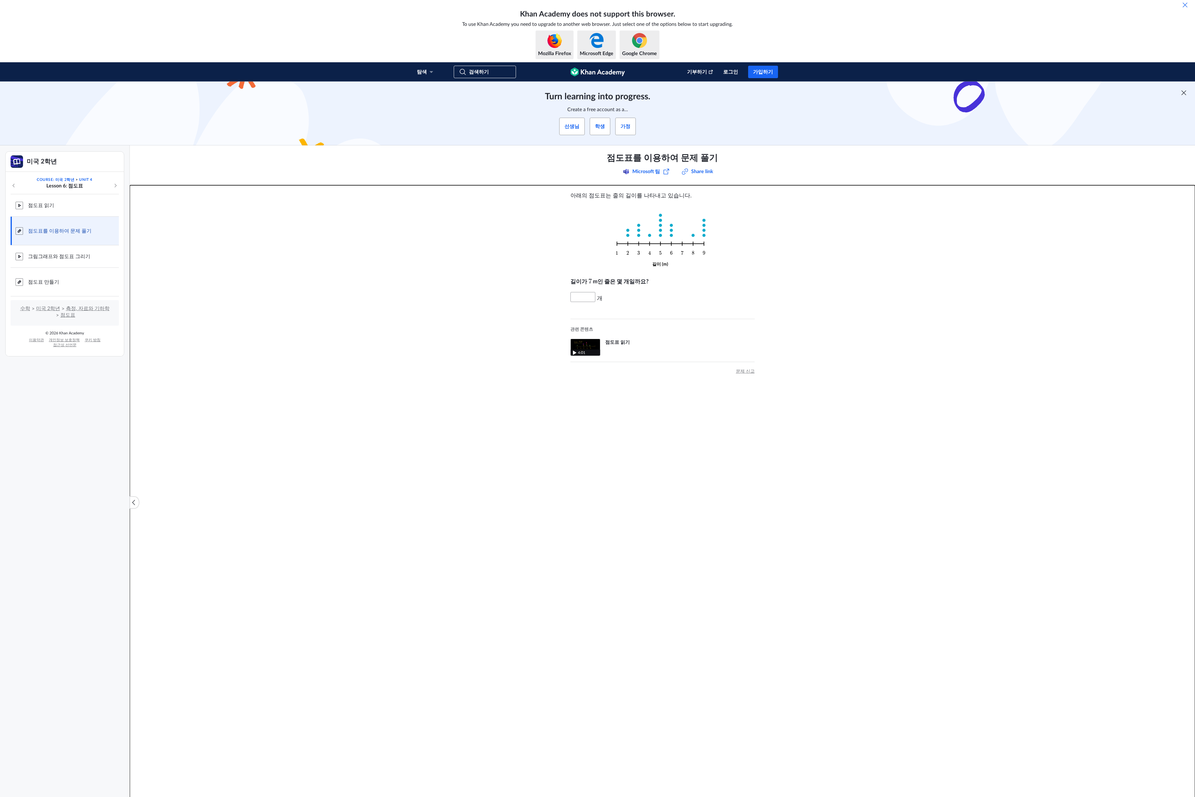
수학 (25, 308)
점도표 (67, 315)
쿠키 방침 (93, 340)
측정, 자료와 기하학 (88, 308)
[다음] (115, 185)
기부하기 (697, 71)
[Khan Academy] (597, 72)
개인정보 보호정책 (64, 340)
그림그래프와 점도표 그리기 (59, 256)
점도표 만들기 (43, 282)
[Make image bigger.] (662, 238)
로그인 (730, 71)
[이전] (13, 185)
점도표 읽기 (41, 205)
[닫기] (1185, 5)
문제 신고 (745, 371)
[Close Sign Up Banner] (1184, 93)
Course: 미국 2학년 (55, 180)
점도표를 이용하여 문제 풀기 (59, 231)
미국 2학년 (48, 308)
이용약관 (36, 340)
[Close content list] (134, 502)
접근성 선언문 (65, 345)
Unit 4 (85, 180)
